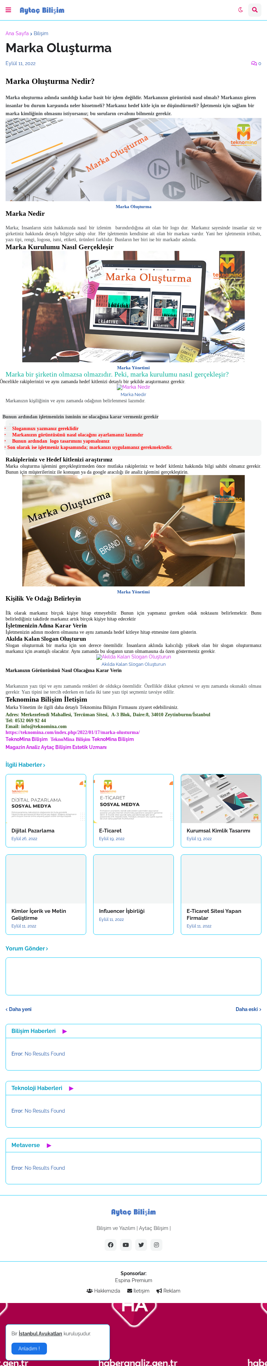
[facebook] (110, 1245)
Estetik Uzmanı (89, 747)
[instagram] (156, 1245)
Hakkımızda (106, 1291)
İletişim (140, 1291)
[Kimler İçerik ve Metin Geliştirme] (46, 879)
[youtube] (126, 1245)
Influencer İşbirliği (122, 911)
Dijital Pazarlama (33, 831)
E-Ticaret (110, 831)
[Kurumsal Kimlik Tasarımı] (221, 798)
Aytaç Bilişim (56, 747)
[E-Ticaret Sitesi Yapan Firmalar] (221, 879)
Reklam (171, 1291)
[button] (8, 10)
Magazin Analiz (23, 747)
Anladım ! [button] (29, 1348)
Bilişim (41, 33)
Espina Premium (133, 1280)
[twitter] (141, 1245)
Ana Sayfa (17, 33)
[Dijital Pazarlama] (46, 798)
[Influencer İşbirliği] (133, 879)
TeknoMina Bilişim (70, 739)
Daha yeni (20, 1009)
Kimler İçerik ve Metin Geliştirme (38, 914)
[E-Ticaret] (133, 798)
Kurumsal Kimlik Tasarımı (218, 831)
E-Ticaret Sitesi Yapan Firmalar (214, 914)
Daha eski (247, 1009)
